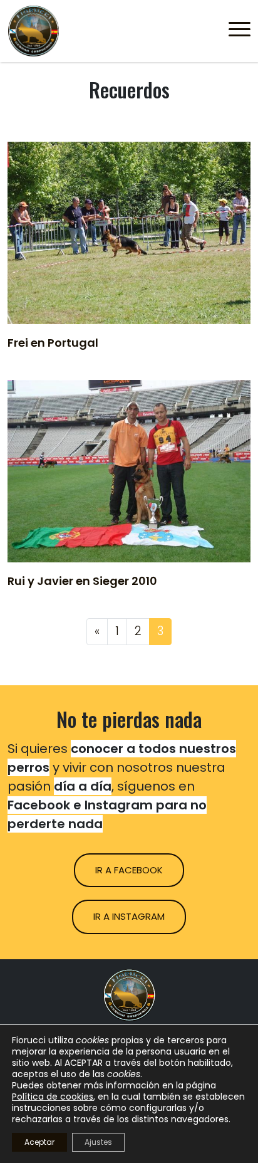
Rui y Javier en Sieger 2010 (82, 581)
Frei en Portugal (53, 342)
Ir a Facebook (129, 869)
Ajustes (98, 1142)
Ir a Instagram (129, 916)
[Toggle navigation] (239, 31)
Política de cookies (52, 1096)
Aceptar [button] (39, 1142)
